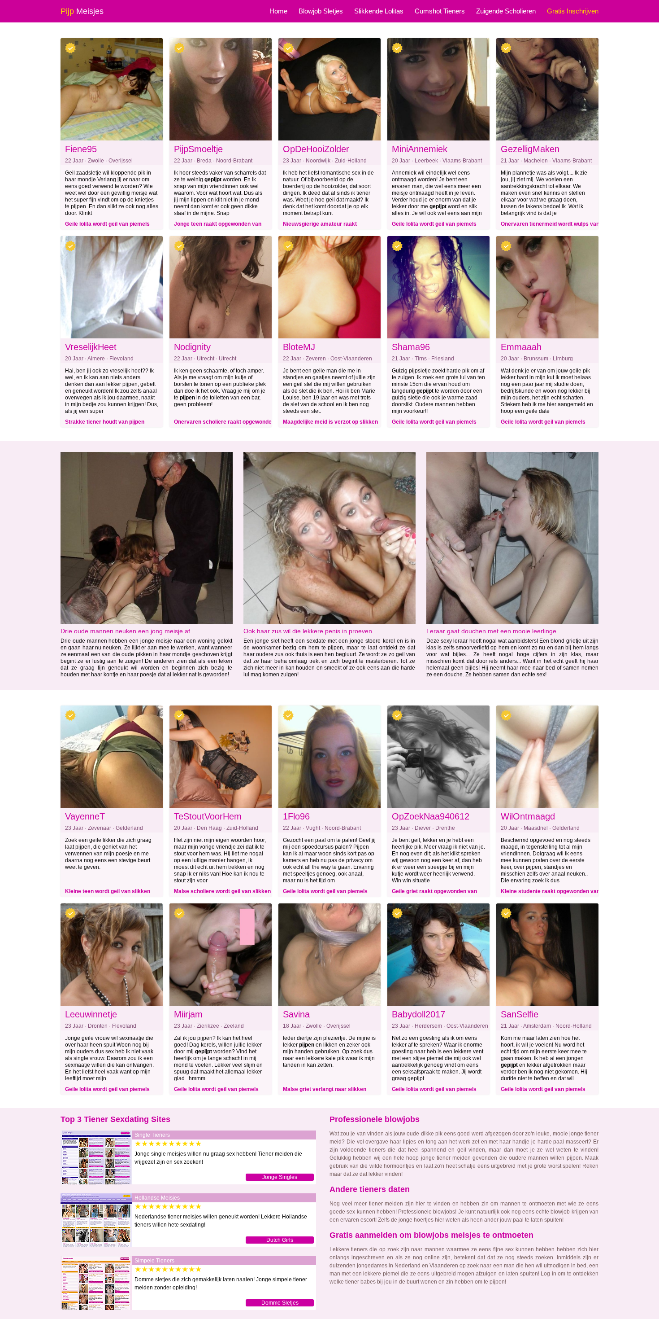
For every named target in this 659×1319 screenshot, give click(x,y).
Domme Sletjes (280, 1303)
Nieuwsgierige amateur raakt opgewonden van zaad (320, 225)
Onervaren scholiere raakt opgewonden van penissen (224, 423)
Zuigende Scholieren (506, 11)
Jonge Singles (279, 1177)
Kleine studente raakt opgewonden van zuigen (550, 892)
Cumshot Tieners (440, 11)
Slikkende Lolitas (378, 11)
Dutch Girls (279, 1240)
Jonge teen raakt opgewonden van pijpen (217, 225)
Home (278, 11)
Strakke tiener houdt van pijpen (104, 422)
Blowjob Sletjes (321, 11)
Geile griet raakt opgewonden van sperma (434, 892)
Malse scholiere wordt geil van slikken (222, 891)
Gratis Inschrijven (572, 11)
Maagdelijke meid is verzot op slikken (330, 422)
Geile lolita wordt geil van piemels (107, 224)
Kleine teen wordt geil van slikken (107, 891)
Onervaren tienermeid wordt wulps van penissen (550, 225)
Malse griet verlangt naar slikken (324, 1089)
